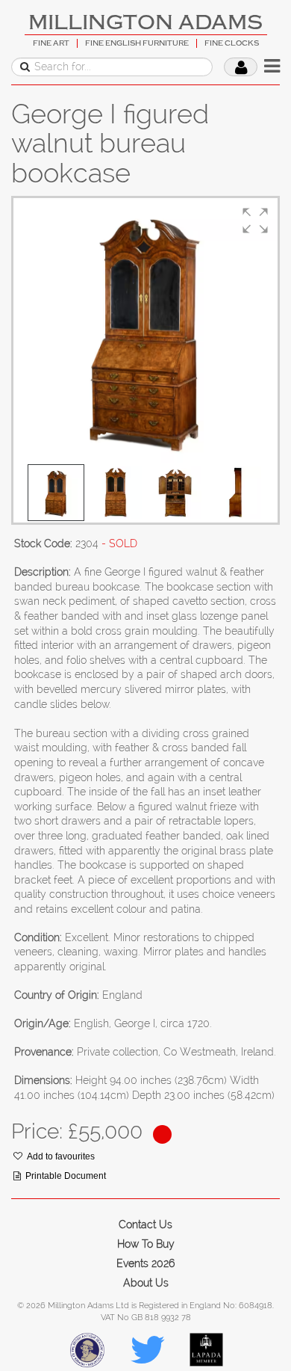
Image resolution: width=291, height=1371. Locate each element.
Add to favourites (61, 1156)
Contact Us (145, 1224)
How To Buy (146, 1244)
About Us (146, 1283)
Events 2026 (145, 1263)
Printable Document (65, 1176)
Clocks (32, 189)
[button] (255, 220)
